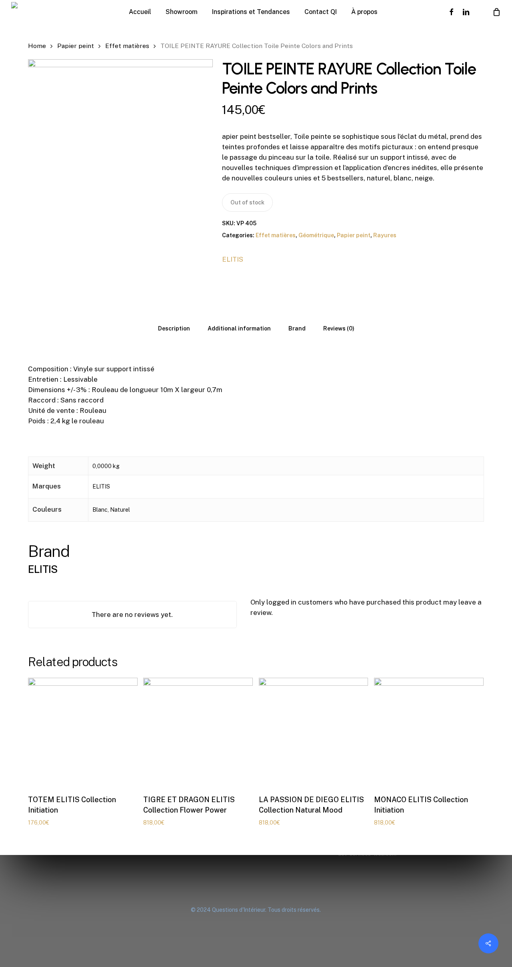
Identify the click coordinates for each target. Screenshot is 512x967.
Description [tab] (174, 328)
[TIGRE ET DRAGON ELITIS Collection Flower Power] (198, 732)
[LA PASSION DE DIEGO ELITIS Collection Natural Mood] (313, 732)
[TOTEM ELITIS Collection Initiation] (83, 732)
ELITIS (232, 259)
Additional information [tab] (239, 328)
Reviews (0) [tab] (338, 328)
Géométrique (316, 235)
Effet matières (127, 46)
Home (37, 46)
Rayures (384, 235)
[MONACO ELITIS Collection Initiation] (429, 732)
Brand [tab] (297, 328)
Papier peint (75, 46)
